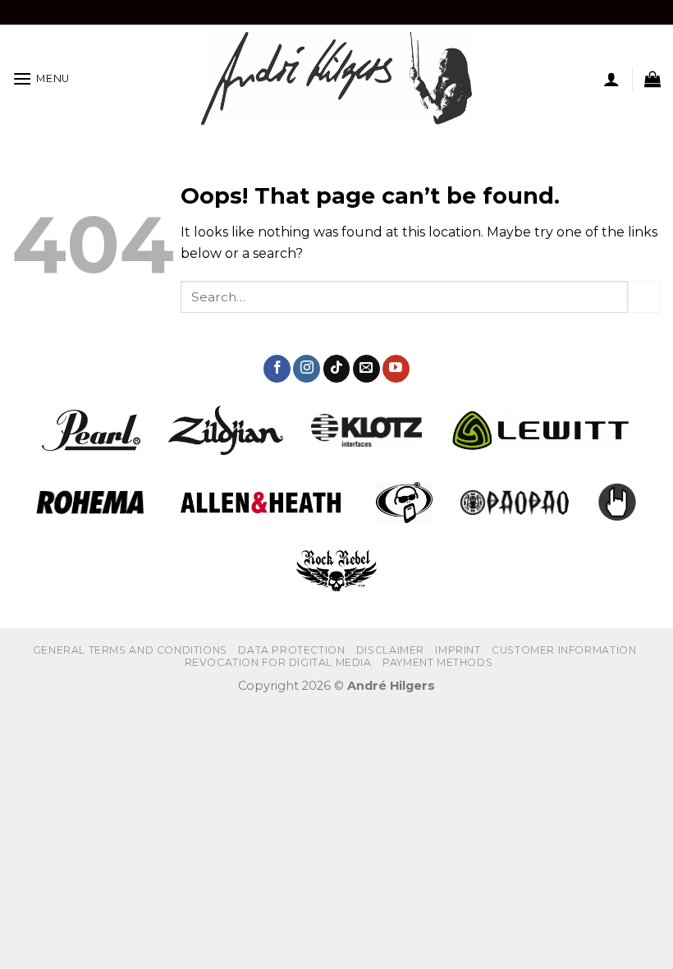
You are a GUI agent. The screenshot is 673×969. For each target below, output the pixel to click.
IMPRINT (457, 650)
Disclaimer (390, 650)
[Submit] (644, 297)
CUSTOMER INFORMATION (564, 650)
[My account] (611, 79)
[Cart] (652, 79)
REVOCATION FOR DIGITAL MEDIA (278, 662)
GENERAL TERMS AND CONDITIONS (130, 650)
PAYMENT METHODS (437, 662)
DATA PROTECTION (291, 650)
